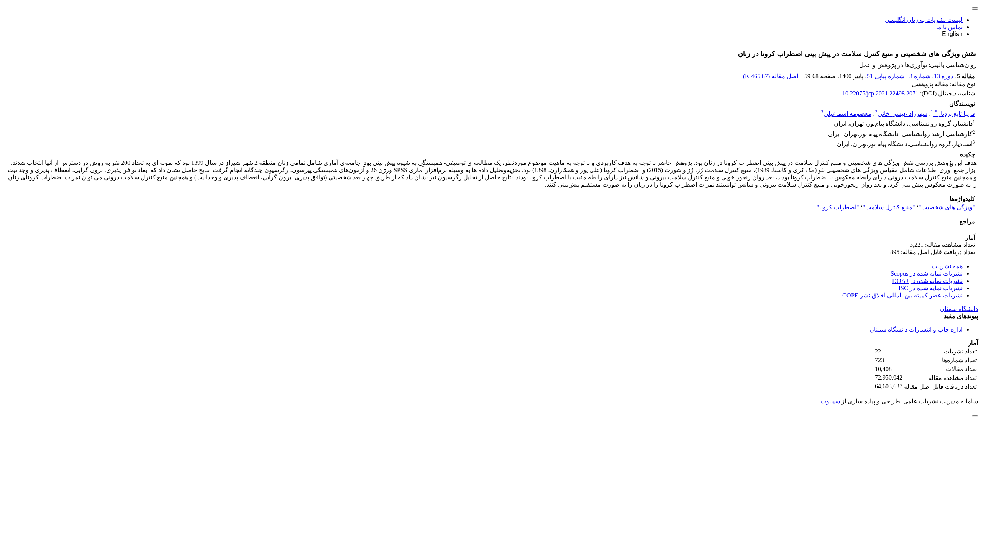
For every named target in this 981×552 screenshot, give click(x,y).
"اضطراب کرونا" (838, 207)
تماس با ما (949, 27)
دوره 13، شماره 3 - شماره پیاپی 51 (910, 76)
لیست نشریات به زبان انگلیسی (924, 19)
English (952, 34)
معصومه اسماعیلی (847, 113)
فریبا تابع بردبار (955, 113)
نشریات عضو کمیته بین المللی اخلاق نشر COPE (902, 295)
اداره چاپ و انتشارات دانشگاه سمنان (916, 329)
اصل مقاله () (771, 76)
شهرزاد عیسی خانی (902, 113)
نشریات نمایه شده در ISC (931, 288)
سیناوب (830, 401)
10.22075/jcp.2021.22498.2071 (880, 93)
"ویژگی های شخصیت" (947, 207)
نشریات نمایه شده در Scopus (927, 273)
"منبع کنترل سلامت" (889, 207)
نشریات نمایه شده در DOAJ (927, 281)
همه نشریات (947, 266)
